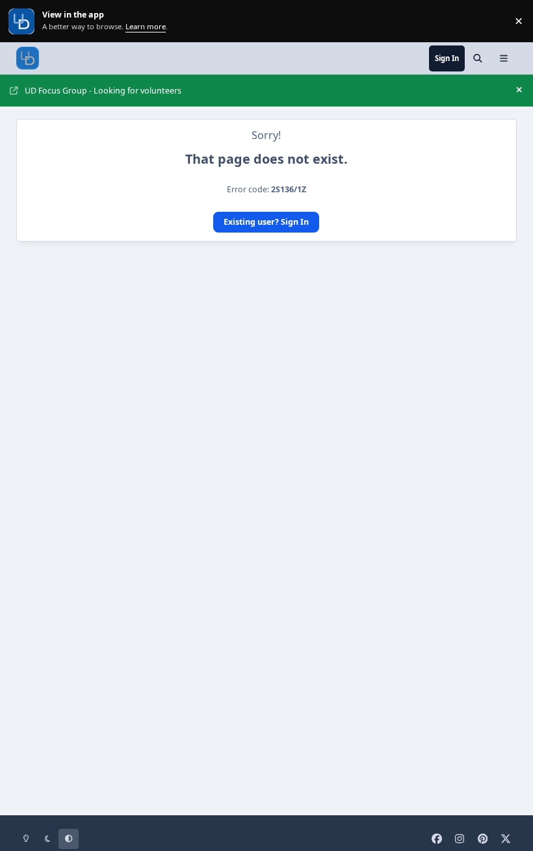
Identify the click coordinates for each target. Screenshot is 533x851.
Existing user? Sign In (266, 221)
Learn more (22, 21)
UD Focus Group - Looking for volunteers (103, 90)
